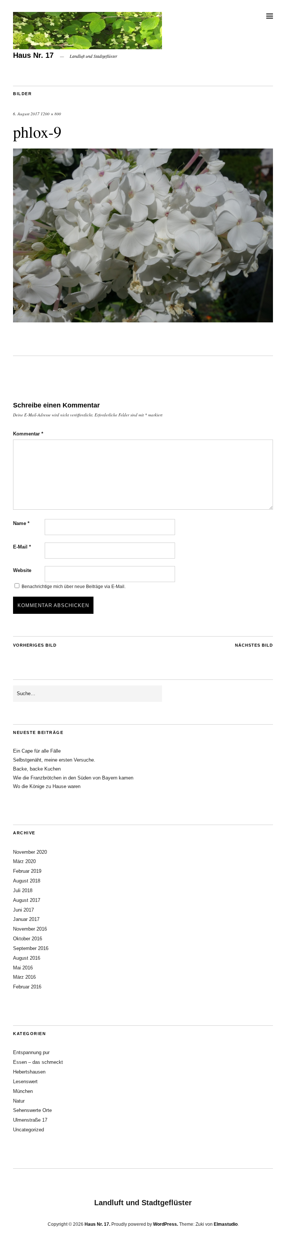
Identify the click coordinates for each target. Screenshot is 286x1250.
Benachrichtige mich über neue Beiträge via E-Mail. (73, 586)
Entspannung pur (31, 1052)
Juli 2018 (22, 890)
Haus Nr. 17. (97, 1224)
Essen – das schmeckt (38, 1062)
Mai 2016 (23, 968)
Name (21, 523)
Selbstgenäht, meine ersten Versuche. (54, 760)
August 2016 (26, 958)
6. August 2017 (26, 113)
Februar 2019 (27, 871)
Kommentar (28, 434)
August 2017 (26, 900)
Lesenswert (25, 1081)
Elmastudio (226, 1224)
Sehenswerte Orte (32, 1110)
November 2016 (30, 929)
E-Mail (22, 547)
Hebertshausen (29, 1072)
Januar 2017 (26, 919)
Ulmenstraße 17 (30, 1120)
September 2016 (30, 948)
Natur (19, 1101)
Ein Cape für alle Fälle (37, 751)
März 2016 (24, 977)
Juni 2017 (23, 910)
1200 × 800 (51, 113)
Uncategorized (28, 1129)
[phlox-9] (143, 320)
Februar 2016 (27, 987)
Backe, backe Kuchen (37, 769)
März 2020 (24, 861)
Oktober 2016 (27, 938)
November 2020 (30, 852)
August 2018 (26, 881)
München (23, 1091)
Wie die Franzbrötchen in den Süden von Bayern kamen (73, 778)
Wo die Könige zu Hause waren (46, 786)
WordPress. (165, 1224)
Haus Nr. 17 (33, 55)
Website (22, 570)
